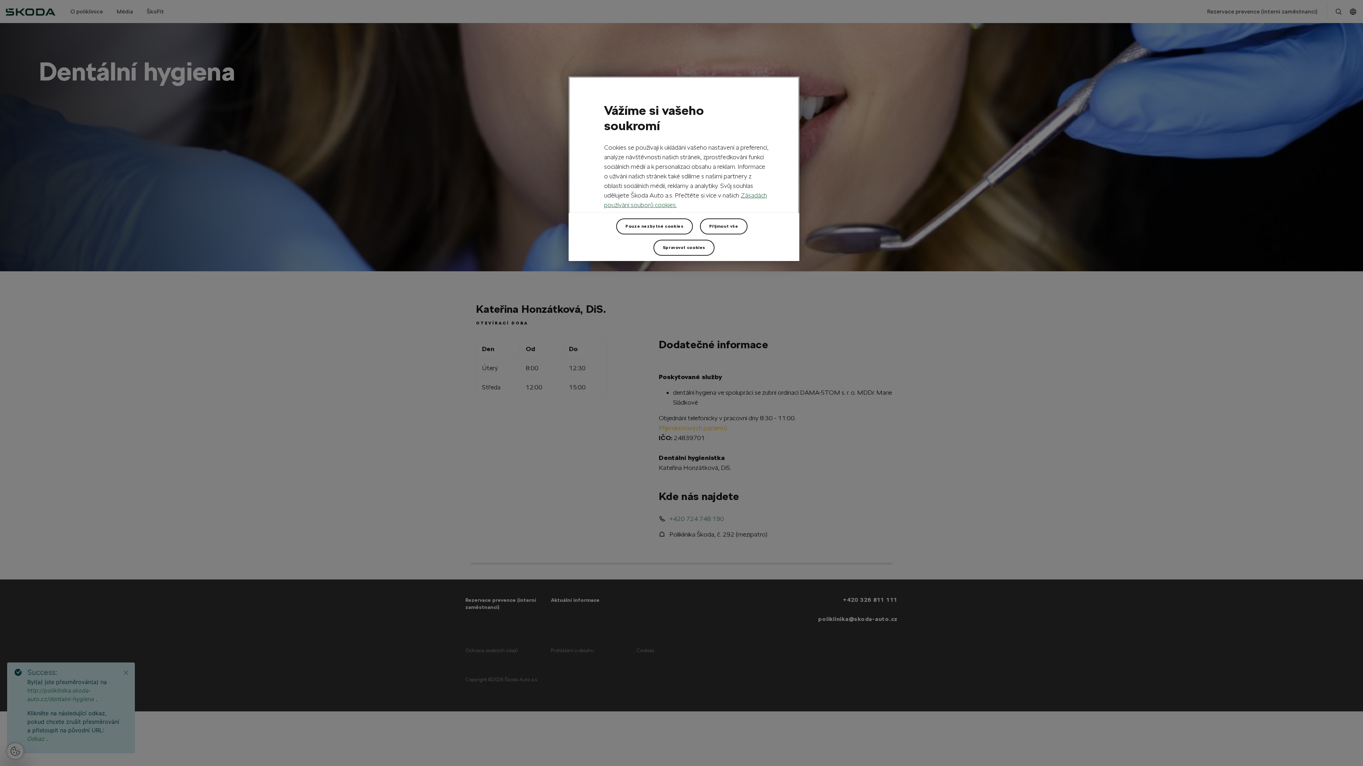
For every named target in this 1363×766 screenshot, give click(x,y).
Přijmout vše (723, 226)
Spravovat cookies (684, 247)
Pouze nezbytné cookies (654, 226)
